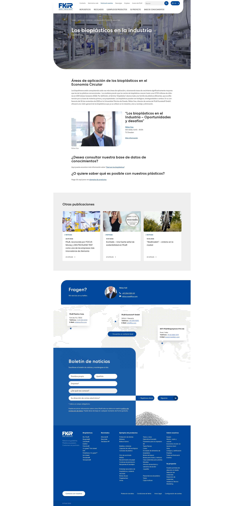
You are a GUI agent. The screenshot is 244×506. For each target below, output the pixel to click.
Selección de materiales (171, 473)
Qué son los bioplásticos (115, 167)
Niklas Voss (129, 127)
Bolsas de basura (148, 455)
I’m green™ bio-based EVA (90, 449)
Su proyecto (135, 9)
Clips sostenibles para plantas (152, 460)
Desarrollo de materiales (171, 478)
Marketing (170, 484)
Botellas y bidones (125, 446)
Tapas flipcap (147, 446)
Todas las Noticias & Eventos (173, 456)
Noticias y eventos (85, 20)
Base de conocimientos (154, 9)
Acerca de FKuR (137, 3)
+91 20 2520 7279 (173, 335)
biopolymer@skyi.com (172, 337)
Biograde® (86, 439)
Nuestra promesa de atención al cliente (173, 469)
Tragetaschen (123, 478)
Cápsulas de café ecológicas (128, 448)
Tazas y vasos (147, 437)
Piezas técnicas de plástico (151, 476)
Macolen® (104, 437)
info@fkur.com (131, 323)
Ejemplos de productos (117, 9)
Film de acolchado (125, 455)
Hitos (168, 448)
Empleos (127, 3)
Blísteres (122, 439)
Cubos (145, 448)
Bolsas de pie (123, 476)
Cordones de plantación (127, 462)
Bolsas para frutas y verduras (152, 458)
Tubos (145, 478)
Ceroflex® (86, 442)
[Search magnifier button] (166, 3)
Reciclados (98, 9)
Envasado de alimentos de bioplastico (151, 452)
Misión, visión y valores (172, 440)
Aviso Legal (158, 494)
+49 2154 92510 (134, 321)
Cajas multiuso (148, 480)
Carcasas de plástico (126, 451)
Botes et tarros (124, 442)
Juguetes (146, 469)
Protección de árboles (126, 437)
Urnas (121, 480)
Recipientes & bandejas (126, 464)
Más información (131, 138)
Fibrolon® (86, 446)
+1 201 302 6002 (82, 320)
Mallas (121, 458)
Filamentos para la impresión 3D (152, 443)
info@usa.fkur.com (81, 322)
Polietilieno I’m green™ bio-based (90, 454)
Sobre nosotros (173, 433)
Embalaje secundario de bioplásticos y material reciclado (127, 471)
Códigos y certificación (174, 451)
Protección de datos (127, 494)
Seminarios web (93, 3)
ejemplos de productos (97, 180)
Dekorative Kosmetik (149, 439)
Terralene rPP (105, 442)
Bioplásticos (85, 9)
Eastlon (85, 444)
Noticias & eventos (107, 3)
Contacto (83, 3)
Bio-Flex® (86, 437)
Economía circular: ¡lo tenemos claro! (174, 445)
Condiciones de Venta (144, 494)
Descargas (118, 3)
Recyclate (104, 439)
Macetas (145, 462)
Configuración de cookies (173, 494)
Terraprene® (87, 460)
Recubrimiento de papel (127, 460)
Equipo (169, 437)
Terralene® (86, 458)
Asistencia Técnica (172, 482)
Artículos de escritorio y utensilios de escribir (150, 465)
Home (73, 20)
